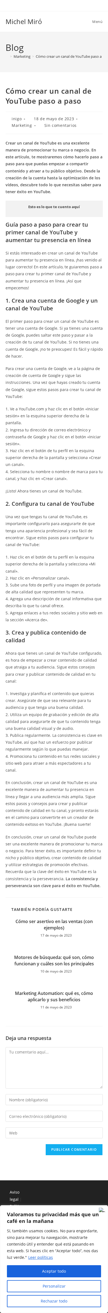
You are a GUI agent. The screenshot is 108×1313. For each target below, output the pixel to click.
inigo (17, 118)
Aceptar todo (54, 1271)
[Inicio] (7, 56)
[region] (54, 1259)
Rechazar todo (54, 1301)
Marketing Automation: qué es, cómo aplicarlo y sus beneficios (54, 996)
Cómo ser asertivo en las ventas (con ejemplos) (54, 924)
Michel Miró (24, 21)
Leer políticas (40, 1257)
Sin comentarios (60, 125)
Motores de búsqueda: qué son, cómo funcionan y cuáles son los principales (54, 960)
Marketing (22, 125)
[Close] (102, 1210)
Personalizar (54, 1286)
